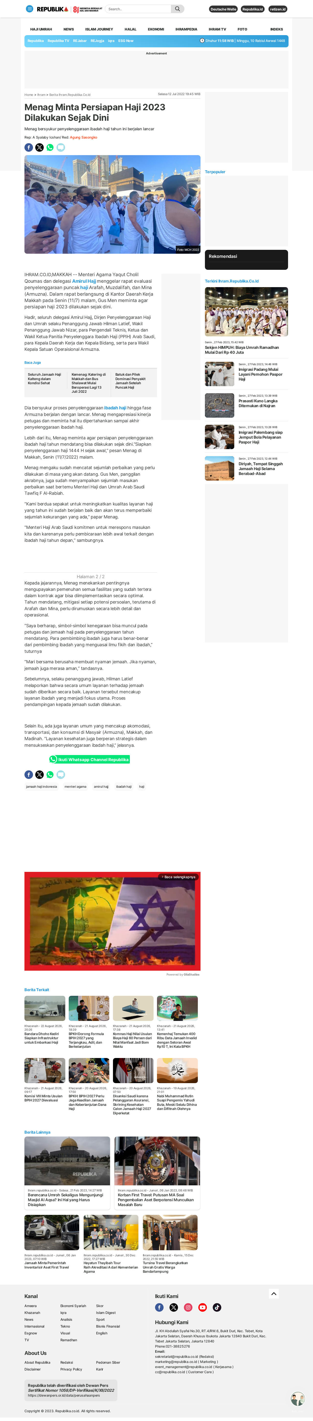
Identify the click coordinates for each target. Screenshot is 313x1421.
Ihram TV (217, 29)
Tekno (65, 1326)
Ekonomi (156, 29)
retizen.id (278, 9)
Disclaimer (32, 1369)
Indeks (276, 29)
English (101, 1333)
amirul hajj (101, 786)
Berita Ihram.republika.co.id (69, 95)
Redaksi (66, 1362)
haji (84, 287)
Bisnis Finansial (108, 1326)
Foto (242, 29)
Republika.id (253, 9)
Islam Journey (99, 29)
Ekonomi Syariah (73, 1306)
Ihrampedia (186, 29)
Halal (130, 29)
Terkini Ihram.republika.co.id (231, 281)
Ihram (41, 95)
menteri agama (75, 786)
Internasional (34, 1326)
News (69, 29)
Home (28, 95)
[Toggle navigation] (29, 9)
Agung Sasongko (83, 137)
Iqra (63, 1312)
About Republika (37, 1362)
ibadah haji (115, 407)
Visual (65, 1333)
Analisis (66, 1319)
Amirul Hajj (84, 281)
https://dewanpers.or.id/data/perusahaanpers (64, 1395)
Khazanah (32, 1312)
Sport (100, 1319)
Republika (36, 41)
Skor (99, 1306)
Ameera (30, 1306)
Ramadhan (68, 1340)
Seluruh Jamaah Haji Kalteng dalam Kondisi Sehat (44, 378)
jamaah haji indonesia (41, 786)
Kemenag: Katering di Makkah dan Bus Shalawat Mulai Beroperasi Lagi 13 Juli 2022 (89, 382)
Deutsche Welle (223, 9)
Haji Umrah (41, 29)
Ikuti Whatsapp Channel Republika (93, 759)
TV (26, 1340)
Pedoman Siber (108, 1362)
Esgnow (30, 1333)
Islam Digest (105, 1312)
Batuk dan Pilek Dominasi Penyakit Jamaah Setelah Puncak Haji (130, 380)
